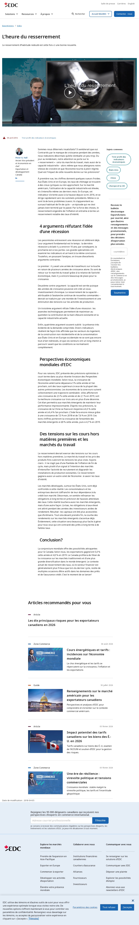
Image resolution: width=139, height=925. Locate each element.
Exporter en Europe (50, 865)
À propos (45, 14)
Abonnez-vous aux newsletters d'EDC (115, 889)
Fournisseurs (80, 877)
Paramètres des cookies (85, 907)
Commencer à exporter (51, 871)
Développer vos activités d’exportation (52, 879)
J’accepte (127, 907)
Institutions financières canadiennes (85, 858)
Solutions (10, 14)
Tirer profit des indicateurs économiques (39, 138)
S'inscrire (100, 820)
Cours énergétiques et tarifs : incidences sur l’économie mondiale (88, 654)
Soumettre (120, 292)
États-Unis (113, 170)
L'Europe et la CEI (117, 186)
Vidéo (19, 26)
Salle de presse (108, 3)
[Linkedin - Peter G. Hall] (16, 178)
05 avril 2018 (10, 137)
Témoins (33, 918)
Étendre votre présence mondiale (52, 889)
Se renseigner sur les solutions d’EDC (117, 858)
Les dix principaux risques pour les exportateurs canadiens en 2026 (63, 622)
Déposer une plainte (116, 871)
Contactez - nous (124, 14)
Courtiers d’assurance (84, 865)
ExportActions (8, 26)
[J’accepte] (133, 900)
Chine (113, 178)
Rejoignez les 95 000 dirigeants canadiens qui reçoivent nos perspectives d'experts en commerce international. (65, 813)
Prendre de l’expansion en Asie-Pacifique (53, 858)
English (131, 3)
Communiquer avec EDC (118, 865)
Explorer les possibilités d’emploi (118, 879)
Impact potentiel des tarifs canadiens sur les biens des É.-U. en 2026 (89, 736)
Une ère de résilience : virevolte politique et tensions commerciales (89, 777)
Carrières (121, 3)
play (69, 92)
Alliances (77, 871)
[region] (69, 910)
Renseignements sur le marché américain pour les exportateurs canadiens (89, 695)
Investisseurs (80, 884)
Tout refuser (109, 907)
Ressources (28, 14)
